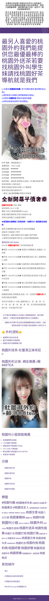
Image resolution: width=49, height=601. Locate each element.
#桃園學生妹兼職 (38, 503)
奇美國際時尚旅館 (10, 440)
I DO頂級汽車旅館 (10, 443)
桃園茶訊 (5, 553)
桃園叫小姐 (10, 522)
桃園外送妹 (12, 528)
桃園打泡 (10, 533)
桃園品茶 (27, 523)
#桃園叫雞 (8, 502)
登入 (6, 571)
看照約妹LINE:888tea (10, 242)
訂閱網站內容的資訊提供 (14, 576)
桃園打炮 (21, 533)
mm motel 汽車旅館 (10, 448)
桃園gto (6, 513)
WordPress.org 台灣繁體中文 (16, 586)
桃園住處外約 (13, 245)
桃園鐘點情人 (27, 553)
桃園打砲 (33, 533)
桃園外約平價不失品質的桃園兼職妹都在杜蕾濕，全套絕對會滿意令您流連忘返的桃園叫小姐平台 (25, 323)
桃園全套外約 (10, 473)
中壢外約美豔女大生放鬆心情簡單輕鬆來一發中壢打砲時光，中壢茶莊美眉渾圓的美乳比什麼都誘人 (23, 316)
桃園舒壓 (27, 548)
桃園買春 (16, 553)
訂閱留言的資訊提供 (12, 581)
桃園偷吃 (17, 513)
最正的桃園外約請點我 (11, 340)
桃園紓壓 (14, 548)
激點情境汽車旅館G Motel (12, 445)
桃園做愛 (11, 513)
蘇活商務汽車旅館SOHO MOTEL (15, 451)
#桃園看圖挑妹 (34, 508)
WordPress (32, 599)
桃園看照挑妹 (11, 543)
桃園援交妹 (28, 538)
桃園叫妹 (39, 517)
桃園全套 (32, 512)
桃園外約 (40, 294)
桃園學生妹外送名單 (10, 337)
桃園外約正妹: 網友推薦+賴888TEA (21, 363)
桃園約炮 (32, 543)
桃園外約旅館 (10, 489)
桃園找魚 (18, 538)
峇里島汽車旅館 (9, 454)
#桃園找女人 (21, 507)
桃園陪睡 (36, 553)
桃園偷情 (23, 513)
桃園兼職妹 (17, 517)
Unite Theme (17, 599)
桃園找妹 (42, 534)
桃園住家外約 (10, 468)
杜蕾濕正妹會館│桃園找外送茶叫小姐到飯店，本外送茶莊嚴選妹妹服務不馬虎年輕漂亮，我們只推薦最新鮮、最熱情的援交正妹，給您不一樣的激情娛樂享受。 (24, 6)
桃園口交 (29, 517)
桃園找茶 (11, 538)
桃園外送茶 (27, 528)
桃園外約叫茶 (10, 483)
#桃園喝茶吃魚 (24, 502)
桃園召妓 (21, 523)
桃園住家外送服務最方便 (12, 343)
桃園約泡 (21, 543)
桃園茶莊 (39, 548)
